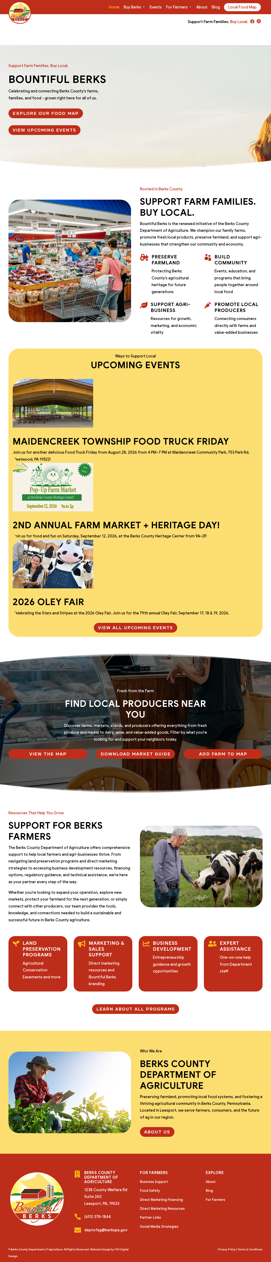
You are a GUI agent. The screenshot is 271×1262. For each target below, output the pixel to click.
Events (156, 7)
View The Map (48, 754)
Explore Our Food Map (46, 113)
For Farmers (177, 7)
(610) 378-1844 (97, 1216)
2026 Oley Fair (48, 602)
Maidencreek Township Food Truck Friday (121, 441)
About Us (157, 1131)
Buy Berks (132, 7)
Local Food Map (242, 7)
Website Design (100, 1249)
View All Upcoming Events (135, 627)
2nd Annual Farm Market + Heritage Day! (116, 525)
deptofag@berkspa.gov (105, 1230)
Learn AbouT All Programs (135, 1009)
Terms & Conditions (250, 1249)
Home (114, 7)
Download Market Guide (136, 754)
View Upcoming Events (44, 130)
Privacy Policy (227, 1249)
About (201, 7)
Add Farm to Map (223, 754)
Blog (216, 7)
